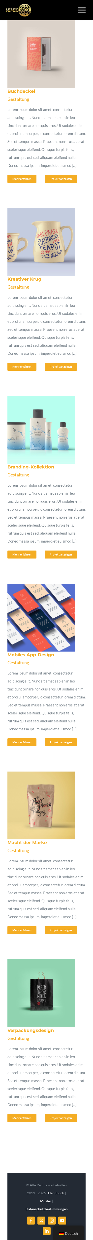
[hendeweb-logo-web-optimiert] (18, 5)
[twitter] (41, 1221)
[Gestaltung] (45, 54)
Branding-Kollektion (39, 430)
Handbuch (56, 1193)
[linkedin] (47, 1231)
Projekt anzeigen (61, 179)
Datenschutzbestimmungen (47, 1209)
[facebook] (31, 1221)
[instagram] (52, 1221)
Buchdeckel (39, 54)
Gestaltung (18, 99)
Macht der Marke (39, 805)
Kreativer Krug (39, 242)
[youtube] (62, 1221)
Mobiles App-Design (39, 617)
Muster (45, 1201)
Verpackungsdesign (39, 993)
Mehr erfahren (21, 179)
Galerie (51, 54)
